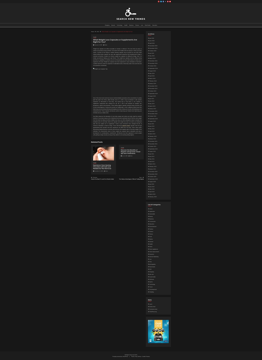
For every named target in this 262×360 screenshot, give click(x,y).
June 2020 (151, 186)
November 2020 (153, 174)
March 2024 (152, 78)
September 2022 (153, 118)
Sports (151, 281)
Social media (152, 276)
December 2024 (153, 61)
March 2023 (152, 106)
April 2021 (152, 161)
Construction (152, 221)
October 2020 (152, 176)
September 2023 (153, 93)
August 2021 (152, 151)
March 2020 (152, 194)
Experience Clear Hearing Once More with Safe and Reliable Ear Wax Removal (102, 167)
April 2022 (152, 131)
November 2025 (153, 48)
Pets (150, 261)
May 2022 (152, 128)
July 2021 (151, 154)
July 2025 (151, 53)
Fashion (151, 229)
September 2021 (153, 149)
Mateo (105, 45)
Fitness (151, 234)
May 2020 (152, 189)
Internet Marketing (153, 256)
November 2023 (153, 88)
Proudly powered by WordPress (120, 356)
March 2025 (152, 58)
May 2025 (152, 55)
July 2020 (151, 184)
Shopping (107, 25)
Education (154, 25)
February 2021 (153, 166)
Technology (119, 25)
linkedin (161, 1)
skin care (151, 274)
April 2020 (152, 191)
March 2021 (152, 164)
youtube (170, 1)
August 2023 (152, 96)
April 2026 (152, 43)
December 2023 (153, 86)
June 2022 (151, 126)
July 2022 (151, 123)
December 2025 (153, 45)
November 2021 (153, 144)
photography (152, 264)
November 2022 (153, 113)
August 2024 (152, 71)
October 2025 (152, 50)
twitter (165, 1)
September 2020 (153, 179)
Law (142, 25)
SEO (150, 269)
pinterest (168, 1)
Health (125, 25)
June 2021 (151, 156)
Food (150, 236)
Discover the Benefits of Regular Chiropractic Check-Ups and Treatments (131, 151)
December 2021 (153, 141)
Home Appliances (153, 249)
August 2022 (152, 121)
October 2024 (152, 66)
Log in (150, 304)
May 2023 (152, 103)
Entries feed (152, 306)
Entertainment (152, 226)
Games (151, 239)
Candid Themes (146, 356)
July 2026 (151, 38)
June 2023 (151, 101)
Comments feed (153, 309)
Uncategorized (153, 289)
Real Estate (148, 25)
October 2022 (152, 116)
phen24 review (126, 125)
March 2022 (152, 133)
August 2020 (152, 181)
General (113, 25)
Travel (150, 287)
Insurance (151, 254)
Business (131, 25)
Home (150, 246)
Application (152, 211)
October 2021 (152, 146)
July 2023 (151, 98)
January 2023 (152, 108)
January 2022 (152, 138)
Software (151, 279)
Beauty (151, 216)
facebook (163, 1)
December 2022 (153, 111)
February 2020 (153, 196)
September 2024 (153, 68)
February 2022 (153, 136)
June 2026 (151, 40)
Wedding (151, 292)
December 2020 (153, 171)
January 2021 (152, 169)
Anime (150, 209)
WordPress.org (153, 311)
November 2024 (153, 63)
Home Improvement (154, 251)
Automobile (152, 214)
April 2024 (152, 76)
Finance (137, 25)
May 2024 (152, 73)
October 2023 (152, 91)
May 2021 (152, 159)
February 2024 (153, 81)
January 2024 (152, 83)
